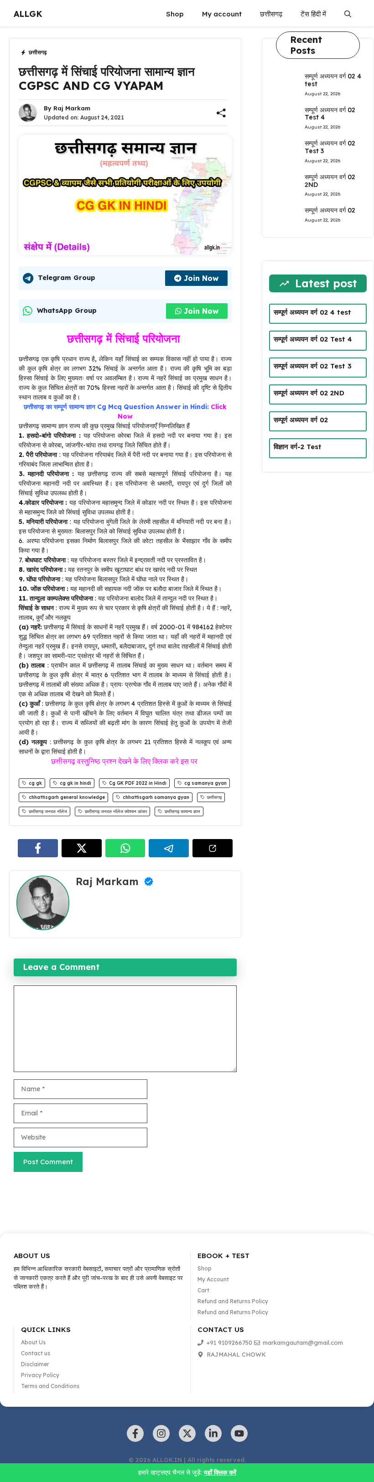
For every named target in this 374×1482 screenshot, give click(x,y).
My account (222, 14)
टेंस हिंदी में (313, 14)
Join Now (201, 278)
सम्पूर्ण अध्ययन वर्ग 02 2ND (330, 181)
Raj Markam (71, 108)
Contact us (35, 1353)
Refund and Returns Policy (232, 1301)
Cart (203, 1290)
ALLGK (28, 14)
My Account (213, 1279)
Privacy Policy (40, 1375)
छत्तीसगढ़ (271, 14)
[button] (347, 14)
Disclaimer (35, 1364)
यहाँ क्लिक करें (220, 1472)
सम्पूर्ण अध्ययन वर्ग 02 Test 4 (330, 114)
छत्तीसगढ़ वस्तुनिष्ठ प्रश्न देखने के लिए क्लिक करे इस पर (125, 761)
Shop (175, 14)
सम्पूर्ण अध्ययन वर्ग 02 (330, 210)
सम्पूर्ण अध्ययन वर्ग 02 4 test (333, 80)
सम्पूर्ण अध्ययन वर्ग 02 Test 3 (330, 147)
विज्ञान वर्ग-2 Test (298, 446)
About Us (33, 1342)
